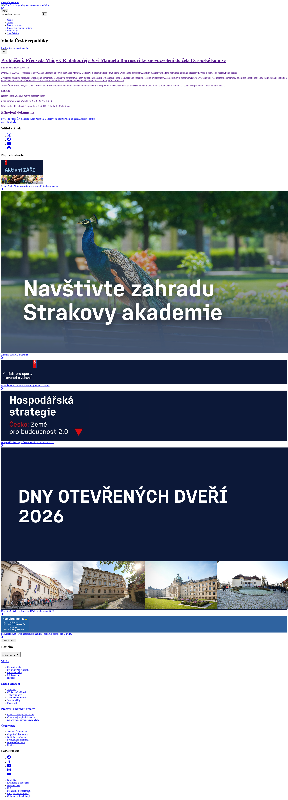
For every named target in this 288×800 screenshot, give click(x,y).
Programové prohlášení (18, 669)
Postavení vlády (14, 672)
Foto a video (13, 703)
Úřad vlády (12, 30)
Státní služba (13, 33)
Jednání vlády (13, 700)
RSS (9, 788)
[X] (9, 762)
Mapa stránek (13, 785)
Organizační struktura (17, 734)
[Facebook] (9, 758)
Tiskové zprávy (14, 695)
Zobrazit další (8, 640)
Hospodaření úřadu (16, 742)
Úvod (10, 20)
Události (11, 745)
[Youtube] (9, 775)
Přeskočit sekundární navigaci (15, 48)
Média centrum (14, 25)
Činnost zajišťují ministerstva (21, 717)
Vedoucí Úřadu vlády (17, 731)
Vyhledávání (7, 14)
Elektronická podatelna (18, 782)
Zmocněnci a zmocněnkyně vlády (23, 720)
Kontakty (11, 780)
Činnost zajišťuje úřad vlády (20, 714)
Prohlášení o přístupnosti (18, 791)
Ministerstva (13, 675)
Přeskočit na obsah (10, 2)
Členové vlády (14, 667)
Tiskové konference (16, 697)
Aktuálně (11, 689)
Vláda (10, 22)
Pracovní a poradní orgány (19, 28)
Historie (11, 678)
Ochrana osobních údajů (18, 796)
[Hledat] (44, 14)
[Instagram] (9, 770)
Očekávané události (16, 692)
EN (2, 8)
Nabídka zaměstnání (16, 737)
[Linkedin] (9, 766)
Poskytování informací (17, 739)
